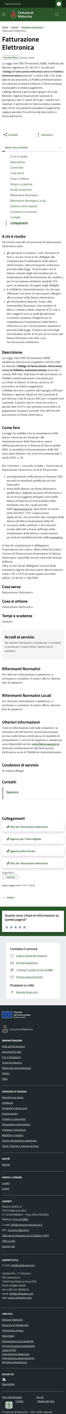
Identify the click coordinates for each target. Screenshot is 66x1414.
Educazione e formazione (16, 1124)
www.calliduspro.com (20, 1298)
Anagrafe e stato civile (14, 1108)
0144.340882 (20, 1219)
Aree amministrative (13, 1046)
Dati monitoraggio (12, 1397)
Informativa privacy (13, 1330)
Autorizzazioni (10, 1114)
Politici (5, 1073)
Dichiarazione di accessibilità (18, 1341)
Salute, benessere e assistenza (19, 1141)
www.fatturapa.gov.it (45, 744)
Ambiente (7, 1103)
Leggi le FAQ (9, 1350)
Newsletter (8, 1384)
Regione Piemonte (12, 3)
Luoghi (5, 1183)
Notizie (6, 1165)
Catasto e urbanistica (14, 1119)
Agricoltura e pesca (12, 1097)
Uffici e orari (8, 1241)
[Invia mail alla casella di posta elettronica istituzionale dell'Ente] (26, 1224)
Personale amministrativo (16, 1068)
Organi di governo (12, 1062)
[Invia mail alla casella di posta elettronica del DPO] (23, 1265)
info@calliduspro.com (21, 1294)
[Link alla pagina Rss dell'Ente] (4, 1379)
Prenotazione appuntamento (18, 1358)
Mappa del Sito (46, 1401)
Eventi (5, 1188)
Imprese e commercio (32, 27)
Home (5, 27)
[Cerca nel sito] (55, 14)
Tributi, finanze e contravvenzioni (20, 1146)
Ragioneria (12, 792)
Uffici (5, 1079)
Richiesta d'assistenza (14, 1362)
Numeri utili (8, 1246)
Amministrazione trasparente (18, 1346)
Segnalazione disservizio (15, 1354)
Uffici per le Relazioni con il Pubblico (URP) (25, 1235)
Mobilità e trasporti (12, 1135)
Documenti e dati (11, 1052)
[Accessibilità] (9, 1405)
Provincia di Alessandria (15, 1325)
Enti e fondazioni (11, 1057)
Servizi (14, 27)
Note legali (8, 1336)
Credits (19, 1401)
